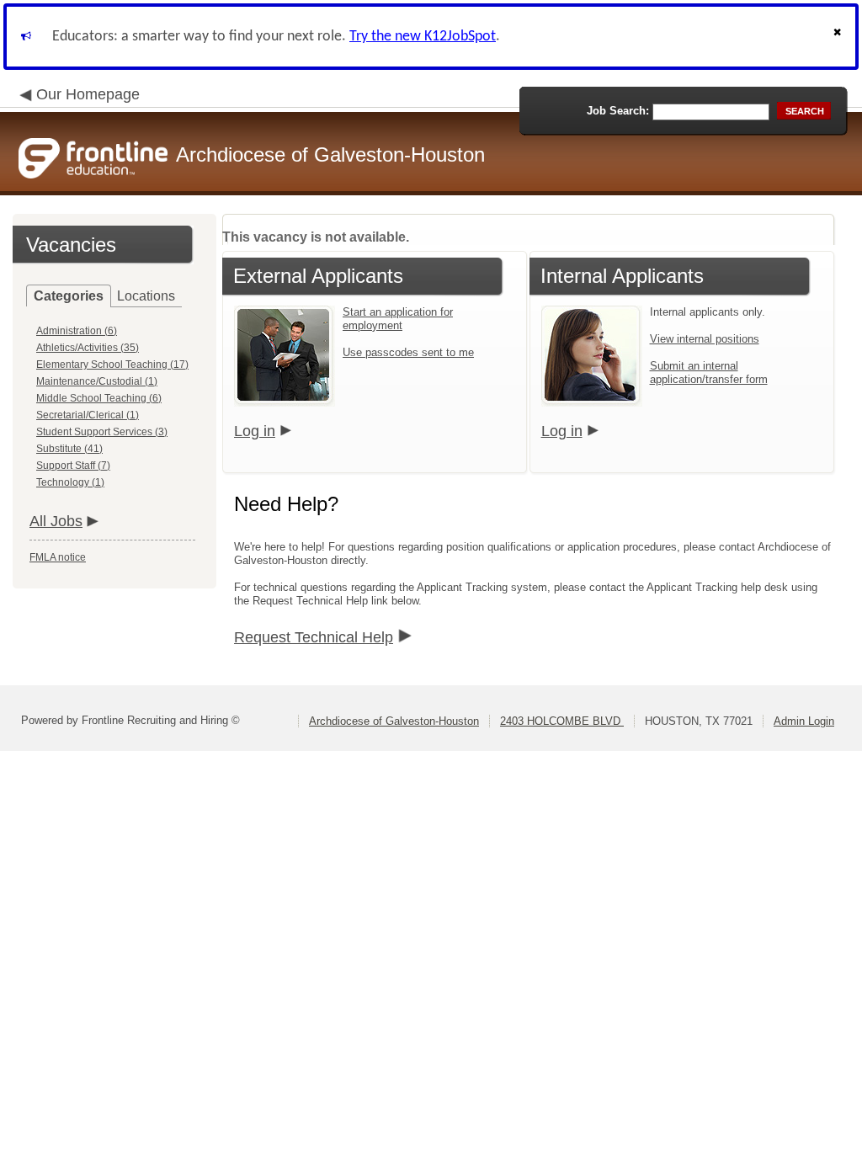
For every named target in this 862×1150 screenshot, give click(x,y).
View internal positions (704, 339)
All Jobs (55, 521)
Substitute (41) (69, 449)
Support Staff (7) (73, 465)
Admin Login (804, 721)
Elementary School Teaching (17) (112, 364)
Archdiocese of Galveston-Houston (394, 721)
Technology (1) (70, 482)
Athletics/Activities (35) (87, 348)
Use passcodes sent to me (408, 352)
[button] (839, 36)
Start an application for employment (398, 319)
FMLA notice (57, 557)
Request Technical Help (313, 637)
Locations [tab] (146, 296)
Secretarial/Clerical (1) (87, 415)
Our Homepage (88, 94)
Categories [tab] (69, 296)
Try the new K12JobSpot (422, 37)
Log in (254, 431)
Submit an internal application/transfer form (709, 372)
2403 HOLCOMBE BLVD (562, 721)
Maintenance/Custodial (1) (96, 381)
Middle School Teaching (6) (99, 398)
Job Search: (618, 110)
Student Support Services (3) (102, 432)
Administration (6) (76, 331)
